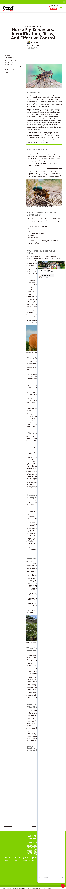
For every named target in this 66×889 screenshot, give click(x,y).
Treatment (26, 859)
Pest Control (17, 857)
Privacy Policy (40, 886)
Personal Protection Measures (11, 67)
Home (15, 859)
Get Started (53, 8)
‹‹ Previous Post (8, 826)
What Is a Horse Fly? (9, 57)
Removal (34, 859)
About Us (8, 857)
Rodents (34, 857)
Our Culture (8, 859)
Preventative (26, 860)
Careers (7, 860)
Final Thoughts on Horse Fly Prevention (13, 72)
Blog (26, 26)
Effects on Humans (9, 64)
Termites (25, 857)
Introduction (7, 55)
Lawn (15, 860)
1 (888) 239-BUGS (54, 6)
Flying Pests (32, 26)
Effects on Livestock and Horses (12, 62)
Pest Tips (38, 26)
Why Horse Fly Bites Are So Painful (12, 60)
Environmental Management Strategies (13, 66)
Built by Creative (57, 885)
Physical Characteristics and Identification (14, 59)
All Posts (34, 826)
